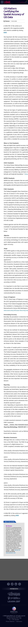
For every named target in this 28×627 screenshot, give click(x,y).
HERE (5, 32)
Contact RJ (17, 550)
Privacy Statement (10, 621)
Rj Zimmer (7, 21)
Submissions (19, 621)
